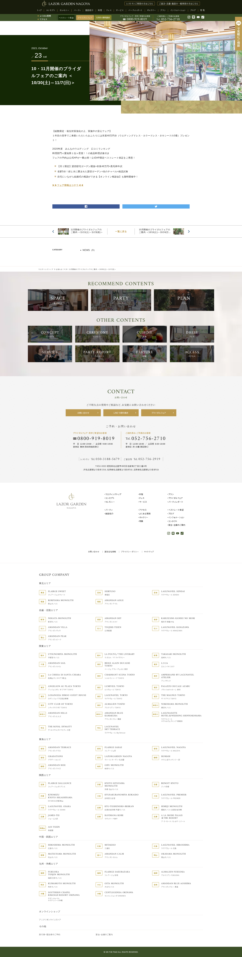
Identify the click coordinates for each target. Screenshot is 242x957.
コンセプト (109, 498)
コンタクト (172, 521)
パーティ (109, 509)
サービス (143, 501)
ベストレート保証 (176, 509)
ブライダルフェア (85, 17)
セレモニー (110, 501)
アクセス (143, 509)
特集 (141, 521)
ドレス (142, 498)
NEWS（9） (89, 250)
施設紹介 (109, 513)
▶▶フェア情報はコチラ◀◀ (67, 185)
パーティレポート (175, 501)
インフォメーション (176, 517)
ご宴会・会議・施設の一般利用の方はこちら (178, 3)
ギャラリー (143, 517)
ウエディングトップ (113, 494)
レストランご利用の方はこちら (139, 3)
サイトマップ (149, 551)
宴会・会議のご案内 (176, 524)
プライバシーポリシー (130, 551)
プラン (171, 494)
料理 (141, 494)
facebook (86, 205)
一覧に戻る (121, 231)
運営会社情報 (110, 551)
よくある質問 (145, 513)
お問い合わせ (93, 551)
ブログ (171, 513)
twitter (156, 205)
